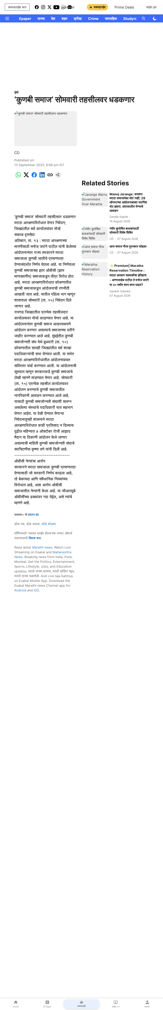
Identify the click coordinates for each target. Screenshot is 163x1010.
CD (16, 153)
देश (53, 18)
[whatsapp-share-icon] (18, 177)
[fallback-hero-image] (95, 199)
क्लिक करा (35, 538)
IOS (36, 590)
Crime (93, 18)
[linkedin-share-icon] (42, 177)
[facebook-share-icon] (34, 177)
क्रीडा (78, 18)
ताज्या (41, 18)
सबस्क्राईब (99, 7)
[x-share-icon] (26, 177)
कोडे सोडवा (48, 524)
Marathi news (42, 547)
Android (20, 590)
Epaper (25, 18)
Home (16, 1006)
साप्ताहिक (111, 18)
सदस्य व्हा (33, 515)
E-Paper (47, 1006)
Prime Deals (124, 7)
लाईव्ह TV (116, 1006)
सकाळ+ (147, 1006)
